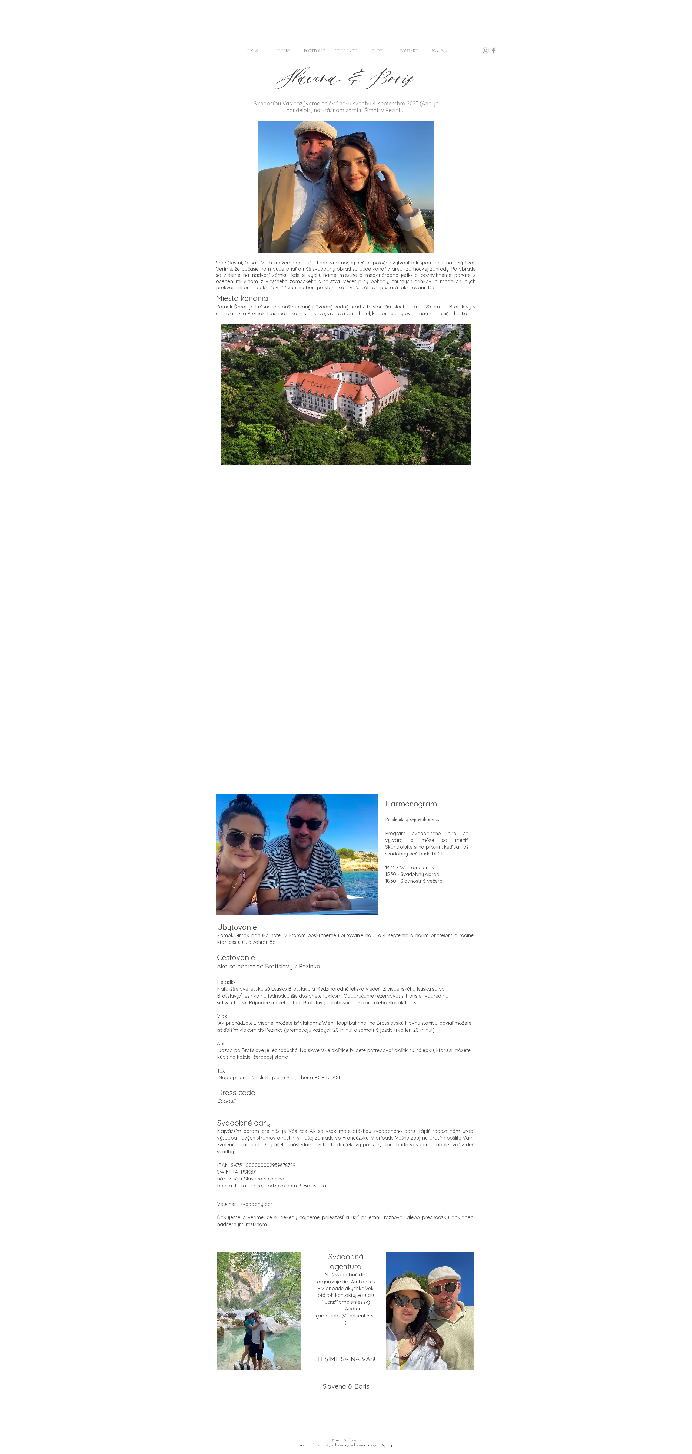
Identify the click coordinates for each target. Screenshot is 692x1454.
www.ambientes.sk (314, 1445)
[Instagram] (486, 50)
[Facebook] (494, 50)
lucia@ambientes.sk (346, 1302)
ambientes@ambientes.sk (347, 1316)
